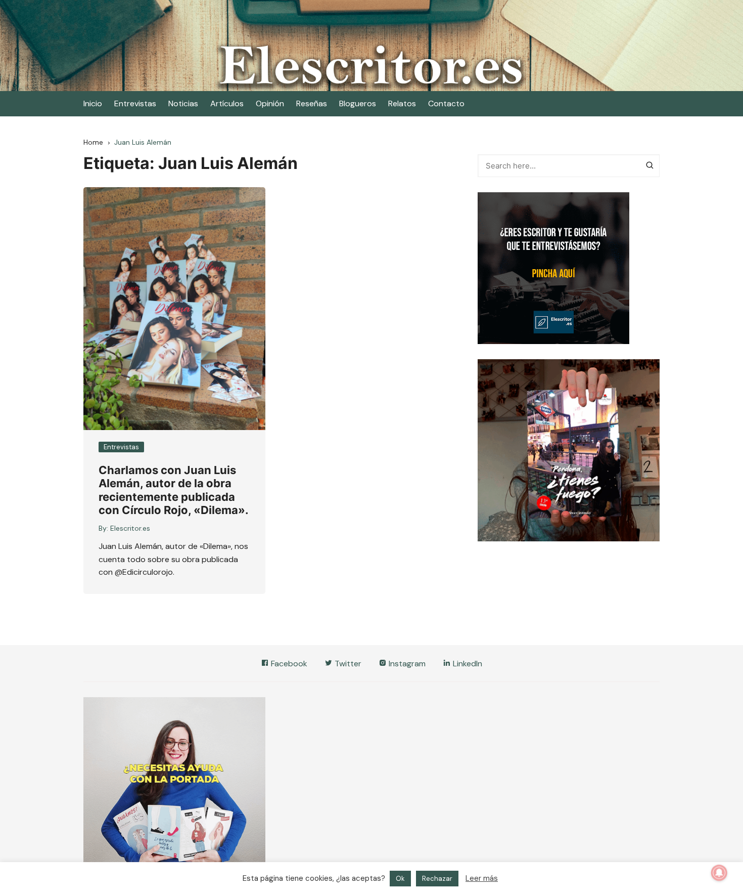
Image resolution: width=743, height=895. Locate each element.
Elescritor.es (130, 528)
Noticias (183, 103)
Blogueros (357, 103)
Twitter (347, 663)
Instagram (406, 663)
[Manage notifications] (719, 873)
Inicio (92, 103)
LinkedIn (466, 663)
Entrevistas (135, 103)
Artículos (227, 103)
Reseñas (311, 103)
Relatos (402, 103)
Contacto (446, 103)
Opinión (270, 103)
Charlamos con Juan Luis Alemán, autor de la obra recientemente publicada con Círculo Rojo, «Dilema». (174, 490)
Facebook (288, 663)
